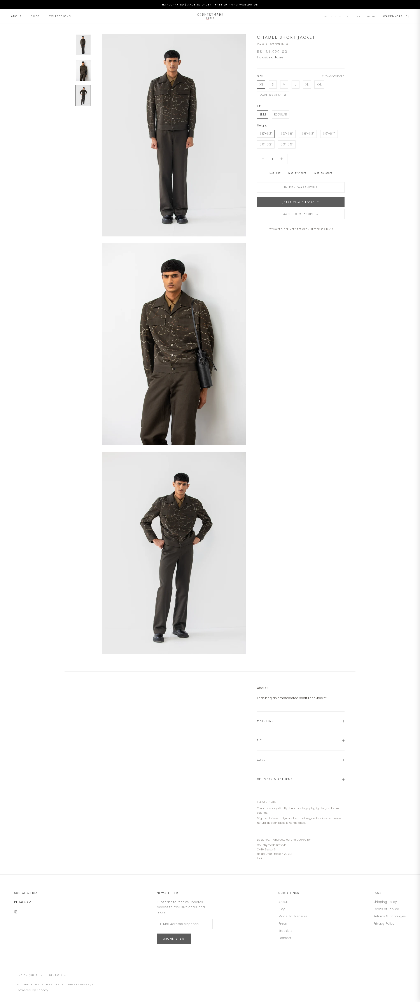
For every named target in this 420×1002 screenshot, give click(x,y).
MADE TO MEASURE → (301, 214)
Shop (35, 16)
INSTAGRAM (22, 902)
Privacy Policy (383, 923)
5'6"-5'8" (307, 133)
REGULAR (280, 114)
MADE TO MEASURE (273, 95)
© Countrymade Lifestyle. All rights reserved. (57, 984)
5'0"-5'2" (265, 133)
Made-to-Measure (292, 916)
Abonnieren (174, 939)
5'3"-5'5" (286, 133)
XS (261, 84)
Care (261, 760)
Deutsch (330, 16)
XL (306, 84)
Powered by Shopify (33, 990)
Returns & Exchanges (389, 916)
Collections (60, 16)
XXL (319, 84)
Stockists (285, 931)
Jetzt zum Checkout (300, 202)
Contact (284, 938)
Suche (371, 16)
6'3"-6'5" (286, 144)
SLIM (262, 114)
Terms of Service (386, 909)
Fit (259, 740)
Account (353, 16)
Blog (281, 909)
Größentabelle (333, 76)
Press (282, 923)
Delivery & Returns (275, 779)
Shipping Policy (385, 902)
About (16, 16)
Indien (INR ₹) (28, 975)
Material (265, 721)
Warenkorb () (396, 16)
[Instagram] (15, 911)
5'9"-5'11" (329, 133)
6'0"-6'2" (265, 144)
